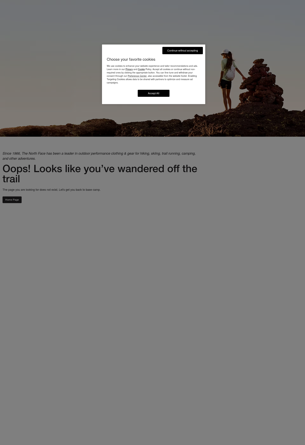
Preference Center (137, 75)
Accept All (153, 93)
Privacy (129, 69)
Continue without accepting (182, 50)
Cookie (141, 69)
